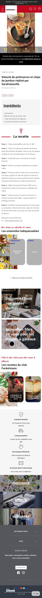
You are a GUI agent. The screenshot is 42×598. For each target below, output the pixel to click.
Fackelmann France (12, 592)
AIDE (21, 541)
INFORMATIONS (21, 531)
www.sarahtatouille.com (14, 221)
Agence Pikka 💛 (21, 594)
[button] (2, 9)
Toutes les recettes (8, 72)
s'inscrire (21, 567)
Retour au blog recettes (22, 278)
